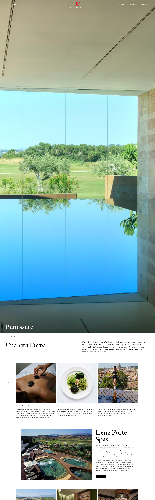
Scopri (101, 476)
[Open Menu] (7, 4)
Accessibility (131, 4)
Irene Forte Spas (111, 435)
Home (7, 336)
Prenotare (144, 4)
